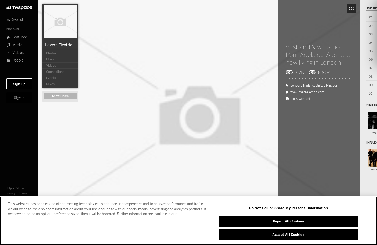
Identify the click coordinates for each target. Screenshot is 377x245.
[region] (188, 220)
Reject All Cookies (288, 221)
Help (9, 188)
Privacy (10, 193)
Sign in (19, 97)
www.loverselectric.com (307, 92)
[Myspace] (19, 7)
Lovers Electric (58, 44)
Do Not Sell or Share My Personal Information (288, 208)
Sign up (19, 83)
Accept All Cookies (288, 234)
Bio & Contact (300, 99)
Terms (23, 193)
